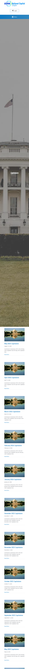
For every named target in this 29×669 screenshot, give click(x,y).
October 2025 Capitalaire (12, 581)
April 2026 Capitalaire (11, 378)
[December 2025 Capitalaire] (14, 504)
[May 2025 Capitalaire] (14, 640)
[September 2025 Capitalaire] (14, 606)
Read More (6, 354)
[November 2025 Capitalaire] (14, 538)
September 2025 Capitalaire (13, 615)
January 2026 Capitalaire (12, 479)
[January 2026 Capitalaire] (14, 470)
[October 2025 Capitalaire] (14, 572)
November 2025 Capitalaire (13, 547)
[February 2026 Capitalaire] (14, 436)
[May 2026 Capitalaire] (14, 334)
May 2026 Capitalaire (11, 344)
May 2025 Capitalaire (11, 649)
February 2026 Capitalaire (13, 446)
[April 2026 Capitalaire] (14, 368)
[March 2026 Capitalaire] (14, 402)
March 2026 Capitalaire (12, 412)
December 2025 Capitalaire (13, 513)
